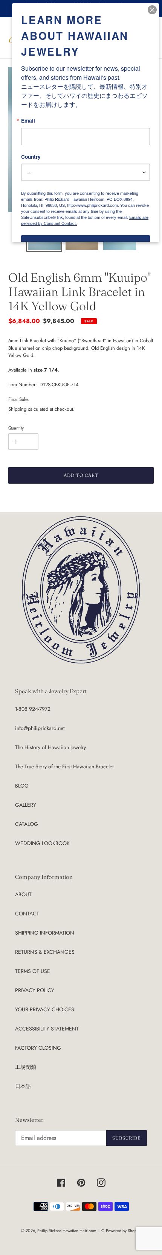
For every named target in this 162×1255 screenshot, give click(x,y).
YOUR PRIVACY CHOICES (44, 1009)
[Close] (152, 9)
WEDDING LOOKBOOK (42, 843)
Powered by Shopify (123, 1231)
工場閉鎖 (25, 1067)
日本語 (23, 1086)
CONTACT (27, 913)
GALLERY (25, 805)
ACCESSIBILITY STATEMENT (47, 1028)
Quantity (16, 428)
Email (28, 120)
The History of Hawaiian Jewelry (50, 747)
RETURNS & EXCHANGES (45, 952)
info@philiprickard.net (39, 728)
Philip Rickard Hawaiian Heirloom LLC (70, 1231)
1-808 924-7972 (32, 709)
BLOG (22, 785)
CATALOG (26, 824)
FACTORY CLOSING (38, 1048)
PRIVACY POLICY (34, 990)
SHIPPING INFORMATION (44, 932)
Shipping (17, 409)
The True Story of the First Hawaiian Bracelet (64, 766)
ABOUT (23, 894)
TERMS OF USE (32, 971)
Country (31, 156)
